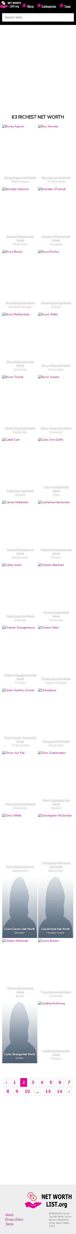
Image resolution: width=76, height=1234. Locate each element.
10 (27, 1091)
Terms (9, 1224)
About (9, 1215)
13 (47, 1091)
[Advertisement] (38, 65)
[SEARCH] (68, 17)
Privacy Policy (14, 1219)
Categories (49, 6)
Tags (67, 6)
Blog (30, 6)
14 (59, 1091)
